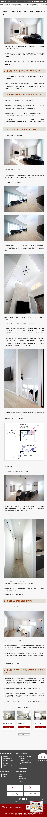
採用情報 (21, 781)
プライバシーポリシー (19, 801)
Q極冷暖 (5, 767)
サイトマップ (29, 801)
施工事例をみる (19, 1)
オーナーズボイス (24, 1)
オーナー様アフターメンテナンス (15, 794)
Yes (43, 6)
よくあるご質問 (22, 778)
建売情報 (5, 774)
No (44, 6)
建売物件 (28, 1)
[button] (45, 1)
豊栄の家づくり (11, 1)
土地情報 (30, 1)
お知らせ (21, 776)
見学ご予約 (35, 1)
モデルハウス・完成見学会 (25, 756)
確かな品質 (5, 763)
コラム (20, 774)
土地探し (5, 776)
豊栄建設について (7, 756)
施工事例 (21, 766)
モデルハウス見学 (15, 1)
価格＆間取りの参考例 (8, 760)
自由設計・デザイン (7, 765)
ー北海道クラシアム (24, 760)
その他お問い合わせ (32, 793)
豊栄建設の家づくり (7, 758)
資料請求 (41, 1)
